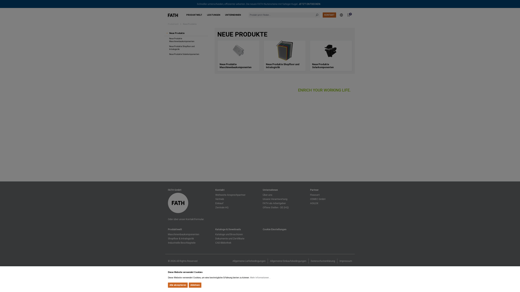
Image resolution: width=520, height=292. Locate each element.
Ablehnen (195, 285)
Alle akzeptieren (178, 285)
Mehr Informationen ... (260, 277)
